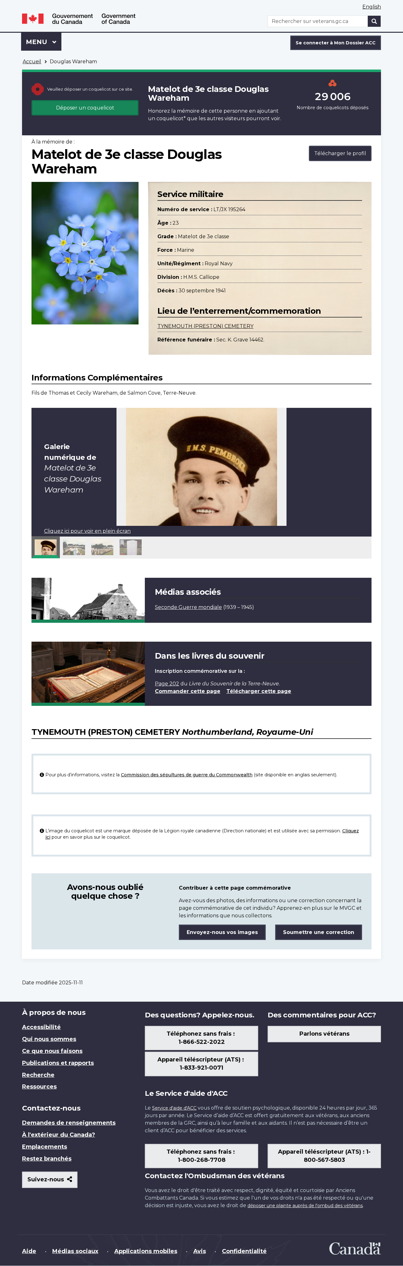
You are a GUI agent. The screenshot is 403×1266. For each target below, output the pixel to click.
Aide (29, 1251)
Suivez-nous (52, 1182)
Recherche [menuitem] (38, 1075)
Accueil (32, 62)
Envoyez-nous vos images (222, 932)
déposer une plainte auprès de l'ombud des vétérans (305, 1205)
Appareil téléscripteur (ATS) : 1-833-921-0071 (201, 1063)
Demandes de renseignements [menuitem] (69, 1122)
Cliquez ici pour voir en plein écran (87, 531)
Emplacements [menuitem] (44, 1146)
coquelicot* (171, 118)
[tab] (45, 547)
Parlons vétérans (324, 1033)
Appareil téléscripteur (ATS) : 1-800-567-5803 (324, 1155)
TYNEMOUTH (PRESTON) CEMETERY (205, 326)
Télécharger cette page (258, 691)
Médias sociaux (75, 1251)
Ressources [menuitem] (39, 1086)
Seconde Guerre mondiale (188, 607)
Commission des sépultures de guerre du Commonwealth (187, 775)
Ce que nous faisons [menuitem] (52, 1051)
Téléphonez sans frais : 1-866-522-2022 (201, 1037)
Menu (43, 42)
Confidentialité (244, 1251)
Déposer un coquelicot (85, 108)
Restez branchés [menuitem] (46, 1158)
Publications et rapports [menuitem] (58, 1063)
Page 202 (167, 684)
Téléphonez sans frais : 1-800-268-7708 (201, 1155)
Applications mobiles (145, 1251)
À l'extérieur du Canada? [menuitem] (58, 1134)
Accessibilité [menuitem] (41, 1027)
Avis (199, 1251)
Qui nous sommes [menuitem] (49, 1039)
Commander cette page (187, 691)
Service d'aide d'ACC (174, 1108)
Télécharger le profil (340, 153)
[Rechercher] (374, 21)
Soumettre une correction (318, 932)
